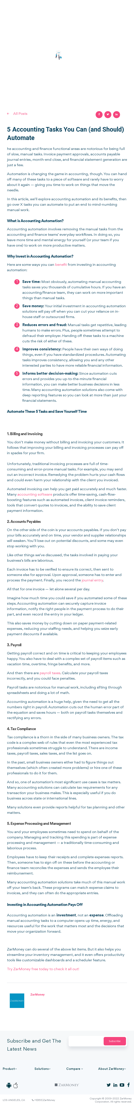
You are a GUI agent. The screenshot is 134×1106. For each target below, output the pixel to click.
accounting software (34, 494)
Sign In (125, 9)
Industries (59, 9)
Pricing (71, 9)
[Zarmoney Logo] (20, 9)
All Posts (20, 114)
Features (45, 9)
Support (111, 8)
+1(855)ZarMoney (44, 1100)
